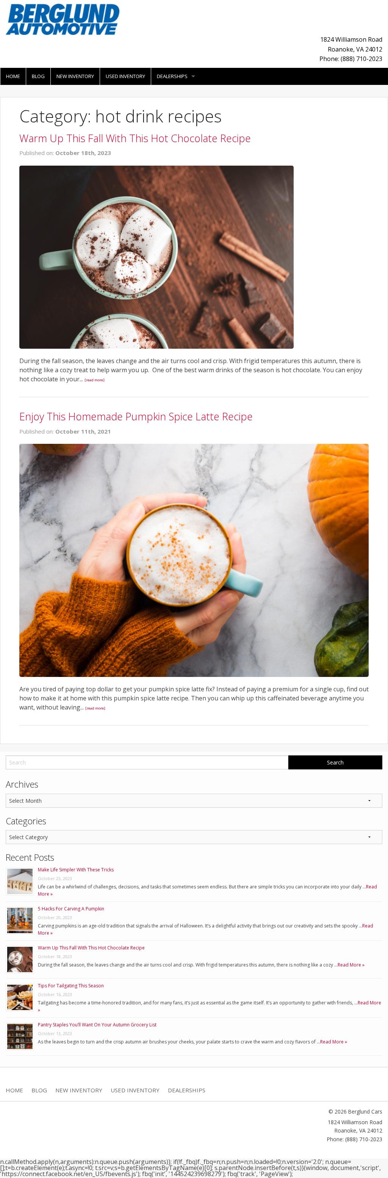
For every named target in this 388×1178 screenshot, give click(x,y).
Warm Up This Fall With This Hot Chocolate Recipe (135, 138)
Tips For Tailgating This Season (71, 985)
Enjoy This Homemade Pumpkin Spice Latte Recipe (136, 416)
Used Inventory (125, 76)
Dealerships (172, 76)
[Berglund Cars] (62, 18)
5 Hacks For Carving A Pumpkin (71, 908)
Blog (38, 76)
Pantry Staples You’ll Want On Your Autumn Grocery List (97, 1024)
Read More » (351, 965)
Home (13, 76)
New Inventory (75, 76)
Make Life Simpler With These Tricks (76, 869)
